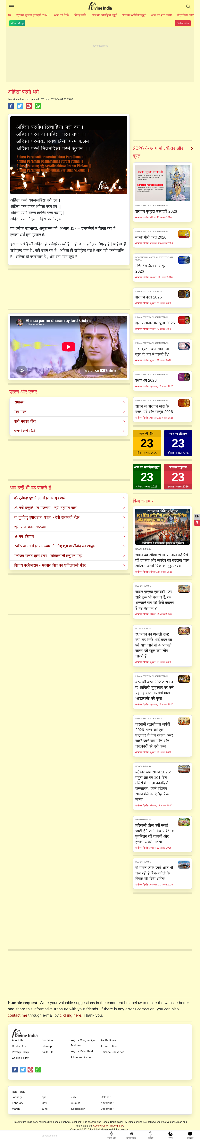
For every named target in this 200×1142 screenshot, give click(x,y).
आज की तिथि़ (61, 15)
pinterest (30, 1069)
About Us (17, 1040)
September (78, 1108)
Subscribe (183, 23)
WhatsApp (17, 23)
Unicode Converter (112, 1051)
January (17, 1097)
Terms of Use (109, 1046)
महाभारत (20, 412)
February (17, 1102)
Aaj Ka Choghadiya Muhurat (83, 1043)
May (44, 1102)
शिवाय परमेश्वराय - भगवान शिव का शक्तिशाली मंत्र (50, 565)
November (107, 1102)
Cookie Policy (20, 1057)
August (75, 1102)
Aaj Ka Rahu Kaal (82, 1051)
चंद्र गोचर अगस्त (186, 15)
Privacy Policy (20, 1051)
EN (197, 516)
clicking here (70, 1015)
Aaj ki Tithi (48, 1051)
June (45, 1108)
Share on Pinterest (29, 106)
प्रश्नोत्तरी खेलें (24, 431)
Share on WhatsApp (38, 106)
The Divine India (100, 5)
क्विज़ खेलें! (80, 15)
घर (9, 15)
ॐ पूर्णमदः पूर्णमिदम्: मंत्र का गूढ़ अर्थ (39, 498)
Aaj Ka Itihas (108, 1040)
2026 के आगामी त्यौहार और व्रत (158, 152)
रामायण (19, 402)
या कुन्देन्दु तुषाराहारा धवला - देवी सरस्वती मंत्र (46, 517)
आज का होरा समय (161, 15)
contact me (17, 1015)
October (106, 1097)
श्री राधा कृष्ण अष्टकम (30, 527)
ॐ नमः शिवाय (24, 536)
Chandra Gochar (81, 1057)
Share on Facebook (11, 106)
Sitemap (47, 1046)
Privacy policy (116, 1125)
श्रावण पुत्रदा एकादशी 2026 (32, 15)
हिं (197, 522)
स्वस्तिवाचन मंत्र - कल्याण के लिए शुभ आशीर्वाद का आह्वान (55, 546)
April (44, 1097)
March (16, 1108)
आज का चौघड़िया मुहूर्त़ (104, 15)
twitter (23, 1069)
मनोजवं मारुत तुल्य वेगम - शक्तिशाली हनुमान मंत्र (48, 555)
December (107, 1108)
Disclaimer (48, 1040)
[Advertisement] (100, 54)
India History (18, 1091)
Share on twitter (20, 106)
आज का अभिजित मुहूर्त (134, 15)
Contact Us (19, 1046)
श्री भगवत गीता (25, 421)
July (73, 1097)
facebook (15, 1069)
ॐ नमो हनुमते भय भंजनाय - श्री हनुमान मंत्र (45, 507)
